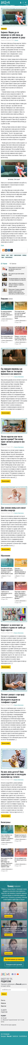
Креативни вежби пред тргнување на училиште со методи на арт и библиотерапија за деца (7, 570)
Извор (2, 245)
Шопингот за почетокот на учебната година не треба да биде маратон (20, 338)
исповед (24, 255)
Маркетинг (3, 1006)
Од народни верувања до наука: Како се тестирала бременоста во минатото (6, 313)
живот (11, 255)
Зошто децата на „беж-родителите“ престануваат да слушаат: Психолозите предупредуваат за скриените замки (7, 862)
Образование (4, 565)
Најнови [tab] (5, 263)
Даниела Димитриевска (7, 319)
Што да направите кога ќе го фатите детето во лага (20, 860)
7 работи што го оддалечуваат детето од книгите (6, 593)
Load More (14, 877)
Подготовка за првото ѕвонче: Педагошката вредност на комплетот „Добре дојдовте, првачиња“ (21, 595)
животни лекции (17, 255)
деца (7, 255)
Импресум (3, 1003)
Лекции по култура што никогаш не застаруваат (21, 836)
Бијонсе (3, 255)
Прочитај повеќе (6, 413)
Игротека (4, 29)
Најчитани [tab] (13, 263)
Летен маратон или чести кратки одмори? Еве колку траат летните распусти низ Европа (20, 314)
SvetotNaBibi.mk (23, 1036)
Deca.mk (9, 1036)
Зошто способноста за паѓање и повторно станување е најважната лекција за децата (7, 837)
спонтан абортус (8, 257)
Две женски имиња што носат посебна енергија (7, 337)
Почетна (3, 1000)
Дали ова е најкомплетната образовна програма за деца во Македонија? (20, 570)
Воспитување (4, 832)
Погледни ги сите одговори (14, 964)
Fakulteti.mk (15, 1036)
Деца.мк (16, 40)
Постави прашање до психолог (14, 959)
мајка (3, 257)
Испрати (4, 994)
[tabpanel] (14, 281)
